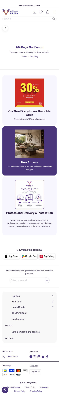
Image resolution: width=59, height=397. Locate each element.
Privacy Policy (30, 387)
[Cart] (47, 12)
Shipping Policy (36, 391)
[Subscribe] (47, 280)
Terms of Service (13, 387)
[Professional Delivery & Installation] (29, 194)
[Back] (5, 28)
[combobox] (29, 18)
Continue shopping (29, 56)
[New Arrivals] (29, 144)
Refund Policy (19, 391)
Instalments (44, 387)
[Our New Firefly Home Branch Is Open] (29, 93)
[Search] (54, 18)
